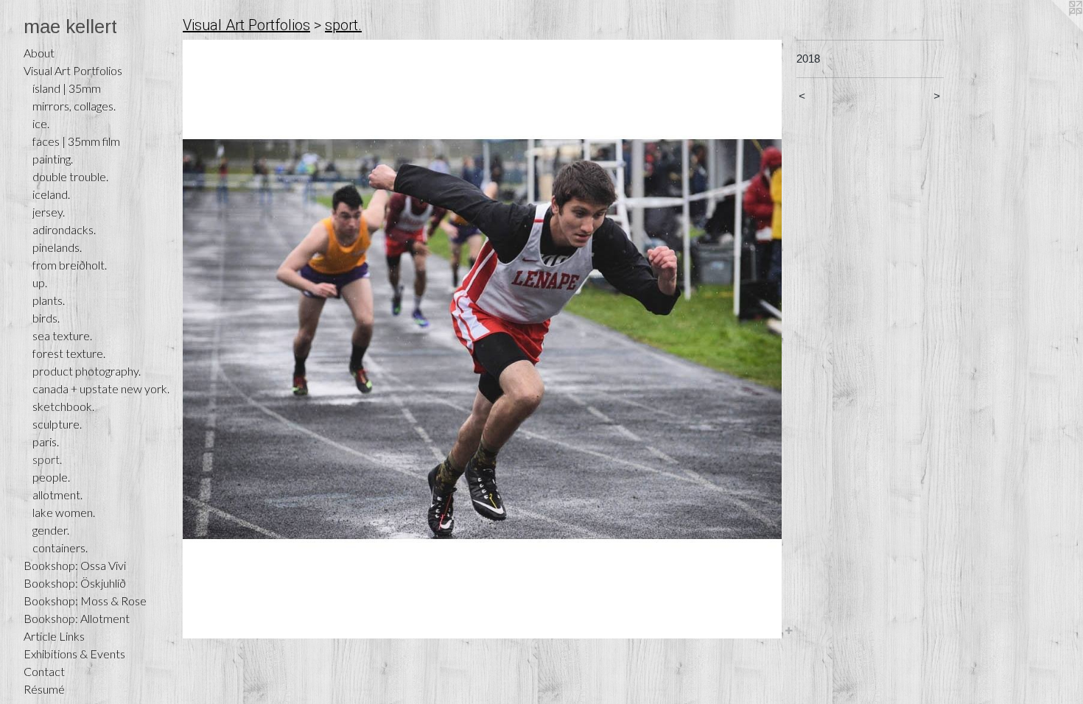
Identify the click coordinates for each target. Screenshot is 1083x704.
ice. (40, 123)
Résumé (44, 689)
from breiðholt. (69, 265)
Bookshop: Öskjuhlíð (75, 583)
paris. (45, 441)
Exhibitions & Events (74, 654)
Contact (44, 671)
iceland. (51, 194)
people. (51, 477)
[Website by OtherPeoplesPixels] (1053, 29)
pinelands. (57, 247)
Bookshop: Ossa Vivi (75, 565)
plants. (48, 300)
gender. (50, 530)
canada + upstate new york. (100, 388)
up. (39, 282)
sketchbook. (63, 406)
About (39, 53)
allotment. (57, 494)
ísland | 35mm (66, 88)
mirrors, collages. (74, 106)
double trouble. (70, 176)
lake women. (63, 512)
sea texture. (62, 335)
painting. (52, 159)
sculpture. (57, 424)
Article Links (54, 636)
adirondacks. (64, 229)
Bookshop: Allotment (77, 618)
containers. (60, 548)
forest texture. (68, 353)
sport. (47, 459)
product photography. (86, 371)
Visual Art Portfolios (73, 70)
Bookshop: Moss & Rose (85, 601)
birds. (46, 318)
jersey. (48, 212)
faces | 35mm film (76, 141)
